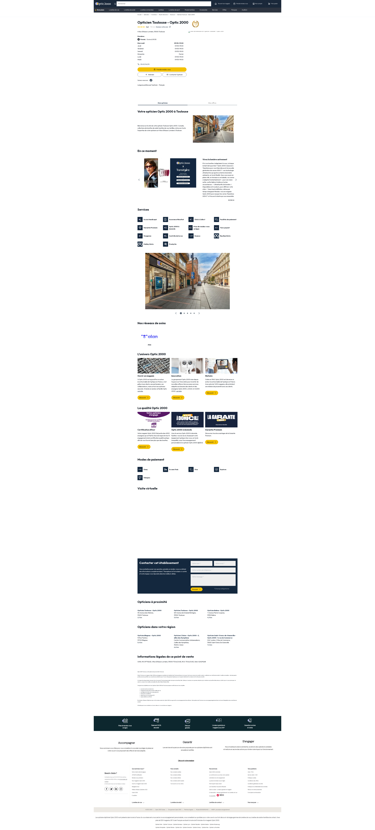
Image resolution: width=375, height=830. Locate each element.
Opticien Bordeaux (177, 824)
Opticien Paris (158, 824)
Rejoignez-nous (135, 786)
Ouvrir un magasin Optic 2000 (139, 783)
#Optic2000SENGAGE (202, 809)
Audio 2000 (135, 792)
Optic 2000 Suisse (160, 809)
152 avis (152, 27)
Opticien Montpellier (160, 827)
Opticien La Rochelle (214, 827)
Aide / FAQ (250, 772)
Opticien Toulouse (167, 824)
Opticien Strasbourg (215, 824)
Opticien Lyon (186, 824)
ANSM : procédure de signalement (220, 809)
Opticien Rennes (170, 827)
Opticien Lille (178, 827)
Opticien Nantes (205, 824)
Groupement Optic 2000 (174, 809)
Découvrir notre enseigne (186, 761)
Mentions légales (188, 809)
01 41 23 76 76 (117, 777)
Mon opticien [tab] (163, 103)
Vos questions (252, 769)
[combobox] (164, 3)
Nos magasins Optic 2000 (138, 781)
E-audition (134, 795)
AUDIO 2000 (148, 809)
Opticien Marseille (195, 824)
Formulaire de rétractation (254, 792)
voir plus (140, 391)
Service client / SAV (253, 775)
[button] (139, 179)
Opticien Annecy (197, 827)
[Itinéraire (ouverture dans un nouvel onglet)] (206, 31)
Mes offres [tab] (212, 103)
